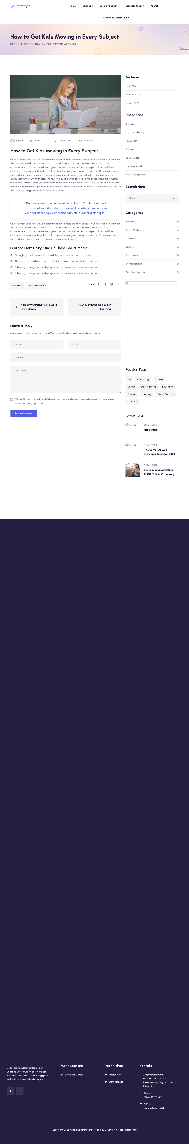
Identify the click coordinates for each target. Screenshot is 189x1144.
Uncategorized (134, 166)
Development (148, 386)
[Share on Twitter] (111, 284)
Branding (17, 285)
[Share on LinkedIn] (99, 284)
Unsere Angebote (109, 5)
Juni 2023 (131, 86)
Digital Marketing (37, 285)
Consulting (143, 379)
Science (130, 149)
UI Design (132, 401)
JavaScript (131, 140)
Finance (132, 394)
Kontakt (155, 5)
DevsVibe (110, 1129)
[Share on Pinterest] (119, 284)
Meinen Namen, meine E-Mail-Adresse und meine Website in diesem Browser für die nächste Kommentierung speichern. (64, 401)
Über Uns (88, 5)
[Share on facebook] (105, 284)
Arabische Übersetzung (116, 17)
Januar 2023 (132, 103)
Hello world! (151, 429)
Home (72, 5)
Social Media (132, 157)
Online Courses (165, 394)
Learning (146, 394)
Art (129, 379)
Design (131, 386)
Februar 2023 (133, 94)
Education (167, 386)
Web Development (136, 174)
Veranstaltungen (135, 5)
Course (159, 379)
